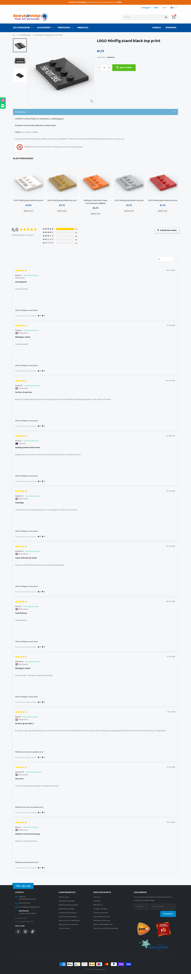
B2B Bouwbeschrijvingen (68, 904)
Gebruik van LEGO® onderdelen (106, 928)
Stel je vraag (64, 897)
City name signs (24, 35)
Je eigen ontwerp (100, 908)
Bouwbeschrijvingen (67, 901)
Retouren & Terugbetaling (69, 920)
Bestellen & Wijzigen (67, 908)
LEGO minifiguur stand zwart (26, 310)
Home (14, 35)
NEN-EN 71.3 (98, 904)
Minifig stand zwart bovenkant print (29, 752)
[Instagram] (25, 931)
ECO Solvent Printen (101, 916)
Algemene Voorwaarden (68, 924)
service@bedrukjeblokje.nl (29, 907)
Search (166, 17)
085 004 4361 (24, 903)
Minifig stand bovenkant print (26, 862)
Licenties (97, 901)
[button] (39, 315)
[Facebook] (18, 931)
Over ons (97, 897)
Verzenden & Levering (67, 912)
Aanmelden (168, 913)
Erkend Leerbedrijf (100, 912)
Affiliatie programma (101, 920)
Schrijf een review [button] (168, 230)
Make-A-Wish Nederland (102, 924)
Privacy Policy (64, 928)
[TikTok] (33, 931)
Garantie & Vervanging (68, 916)
